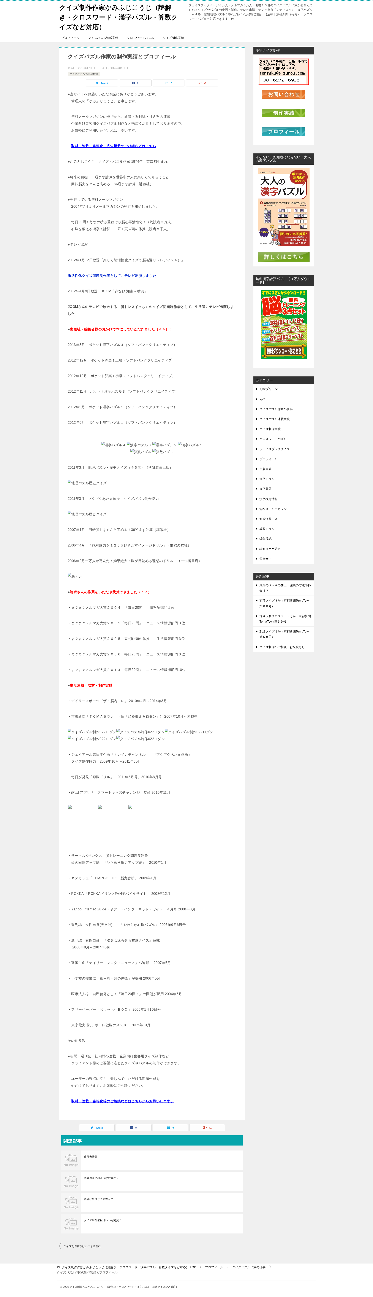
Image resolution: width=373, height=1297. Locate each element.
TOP (129, 1267)
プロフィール (70, 38)
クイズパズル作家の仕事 (84, 73)
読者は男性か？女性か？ (98, 1199)
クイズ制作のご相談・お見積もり (282, 647)
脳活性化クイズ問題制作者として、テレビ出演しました (112, 275)
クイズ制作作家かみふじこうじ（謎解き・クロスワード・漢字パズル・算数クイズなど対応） (118, 17)
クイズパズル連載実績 (103, 38)
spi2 (262, 399)
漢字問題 (265, 489)
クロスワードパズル (140, 38)
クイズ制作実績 (173, 38)
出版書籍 (265, 469)
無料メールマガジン (273, 509)
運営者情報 (90, 1156)
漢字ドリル (267, 479)
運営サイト (267, 559)
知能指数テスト (270, 519)
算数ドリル (267, 529)
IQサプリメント (270, 389)
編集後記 (265, 538)
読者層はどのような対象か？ (101, 1177)
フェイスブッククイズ (274, 449)
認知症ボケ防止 (270, 549)
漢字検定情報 (268, 499)
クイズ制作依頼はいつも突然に (103, 1220)
